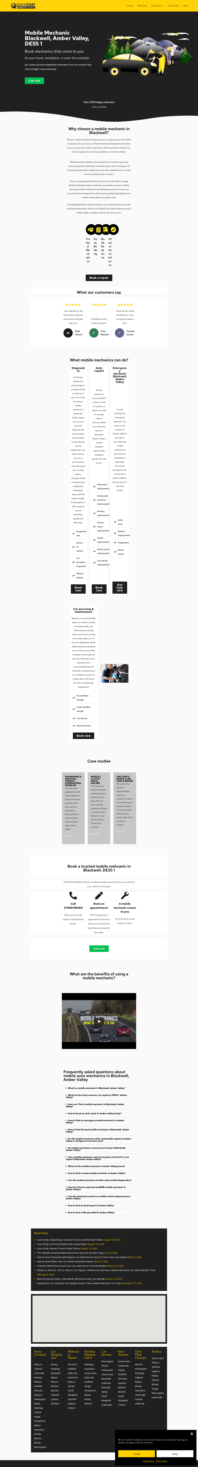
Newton (38, 1377)
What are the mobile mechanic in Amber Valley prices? (96, 1166)
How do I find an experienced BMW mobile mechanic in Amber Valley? (96, 1188)
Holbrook (72, 1373)
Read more (95, 834)
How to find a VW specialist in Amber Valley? (91, 1212)
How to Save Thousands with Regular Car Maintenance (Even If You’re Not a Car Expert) (82, 1257)
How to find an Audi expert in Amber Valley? (91, 1205)
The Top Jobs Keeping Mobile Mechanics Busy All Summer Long (70, 1252)
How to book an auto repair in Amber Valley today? (94, 1113)
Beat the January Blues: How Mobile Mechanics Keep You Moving (70, 1278)
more (71, 836)
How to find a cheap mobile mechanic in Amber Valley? (97, 1173)
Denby (37, 1442)
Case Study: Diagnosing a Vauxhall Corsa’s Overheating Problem (70, 1239)
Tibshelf (38, 1368)
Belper (37, 1425)
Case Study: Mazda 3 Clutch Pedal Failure (58, 1248)
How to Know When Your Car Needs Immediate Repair (65, 1261)
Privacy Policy (161, 1461)
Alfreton (38, 1390)
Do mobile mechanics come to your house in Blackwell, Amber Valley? (96, 1148)
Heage (37, 1416)
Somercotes (81, 208)
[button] (191, 1433)
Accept (136, 1453)
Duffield (38, 1386)
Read (67, 836)
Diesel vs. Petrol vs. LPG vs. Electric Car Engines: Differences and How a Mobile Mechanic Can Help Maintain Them (96, 1270)
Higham (38, 1394)
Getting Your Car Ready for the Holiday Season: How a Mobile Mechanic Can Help (79, 1283)
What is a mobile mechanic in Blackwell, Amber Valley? (96, 1088)
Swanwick (39, 1429)
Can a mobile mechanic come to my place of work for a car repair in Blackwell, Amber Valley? (97, 1158)
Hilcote (37, 1434)
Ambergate (39, 1399)
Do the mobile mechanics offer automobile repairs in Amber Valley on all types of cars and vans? (98, 1139)
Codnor (38, 1412)
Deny (175, 1453)
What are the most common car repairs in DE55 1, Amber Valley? (96, 1096)
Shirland (72, 1364)
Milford (38, 1381)
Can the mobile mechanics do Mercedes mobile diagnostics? (100, 1180)
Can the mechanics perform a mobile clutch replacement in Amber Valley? (98, 1197)
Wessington (40, 1447)
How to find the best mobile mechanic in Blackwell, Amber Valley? (97, 1130)
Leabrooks (39, 1373)
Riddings (38, 1407)
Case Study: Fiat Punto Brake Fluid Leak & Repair (62, 1244)
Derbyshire (39, 1420)
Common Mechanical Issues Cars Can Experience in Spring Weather (72, 1265)
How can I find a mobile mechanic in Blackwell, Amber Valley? (95, 1105)
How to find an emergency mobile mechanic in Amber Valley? (95, 1121)
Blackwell (55, 1373)
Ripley (37, 1403)
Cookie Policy (148, 1461)
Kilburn (38, 1364)
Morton (38, 1438)
